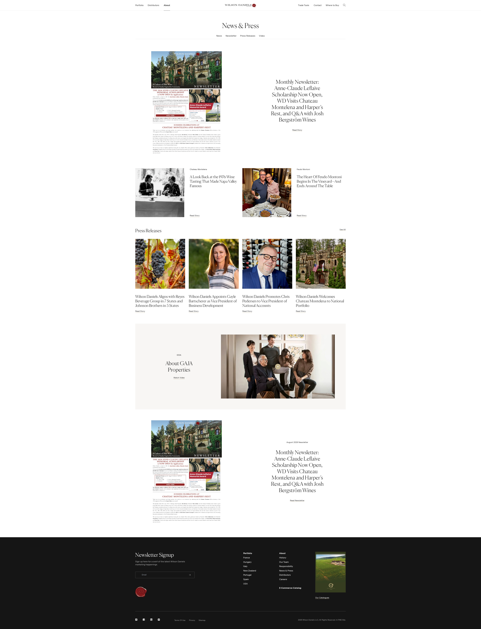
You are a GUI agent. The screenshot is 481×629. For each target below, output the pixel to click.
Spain (246, 579)
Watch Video (179, 378)
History (282, 557)
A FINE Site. (341, 620)
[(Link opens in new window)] (136, 620)
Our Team (284, 562)
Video (262, 36)
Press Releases (247, 36)
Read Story (297, 130)
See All (343, 229)
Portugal (247, 575)
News (219, 36)
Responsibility (286, 566)
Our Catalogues (322, 598)
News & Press (286, 570)
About (282, 553)
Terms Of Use (179, 620)
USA (245, 583)
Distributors (285, 575)
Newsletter (231, 36)
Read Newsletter (297, 500)
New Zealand (249, 570)
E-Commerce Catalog (290, 588)
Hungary (247, 562)
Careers (283, 579)
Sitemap (202, 620)
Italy (245, 566)
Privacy (192, 620)
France (246, 557)
